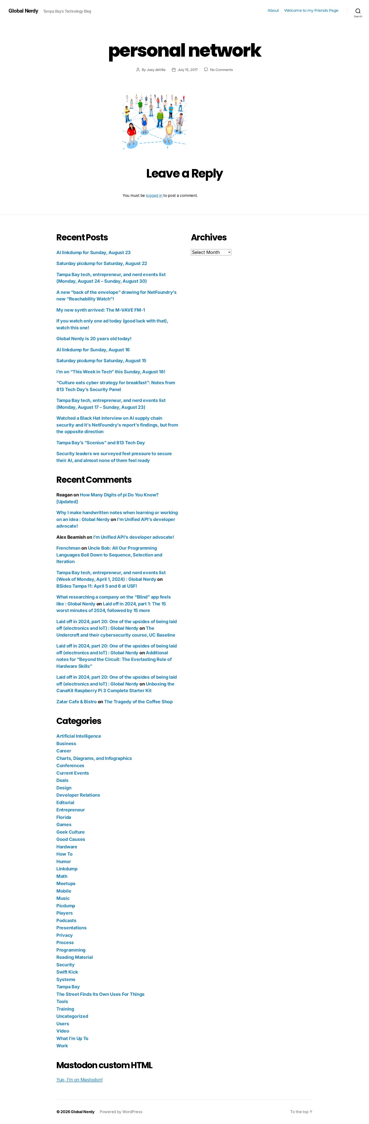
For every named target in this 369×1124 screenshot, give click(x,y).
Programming (70, 950)
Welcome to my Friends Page (311, 10)
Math (61, 876)
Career (63, 750)
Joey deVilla (156, 70)
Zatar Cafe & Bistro (76, 701)
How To (64, 854)
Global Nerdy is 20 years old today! (94, 338)
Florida (63, 817)
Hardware (66, 846)
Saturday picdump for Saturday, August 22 (101, 263)
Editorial (65, 802)
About (273, 10)
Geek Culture (70, 832)
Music (63, 898)
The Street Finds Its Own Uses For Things (100, 994)
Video (62, 1031)
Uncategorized (72, 1016)
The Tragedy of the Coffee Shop (138, 701)
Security (65, 964)
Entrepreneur (70, 809)
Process (65, 942)
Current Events (72, 773)
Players (64, 913)
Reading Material (74, 957)
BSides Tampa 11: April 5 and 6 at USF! (96, 586)
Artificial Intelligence (78, 736)
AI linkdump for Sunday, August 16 (93, 349)
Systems (65, 979)
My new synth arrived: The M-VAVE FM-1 (100, 310)
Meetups (66, 883)
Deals (62, 780)
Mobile (63, 891)
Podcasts (66, 920)
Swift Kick (67, 972)
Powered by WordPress (121, 1111)
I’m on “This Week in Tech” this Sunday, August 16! (110, 371)
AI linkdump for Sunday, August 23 (93, 252)
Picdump (65, 905)
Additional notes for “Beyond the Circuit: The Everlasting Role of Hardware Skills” (113, 659)
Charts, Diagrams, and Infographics (94, 758)
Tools (62, 1001)
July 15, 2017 (188, 70)
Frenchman (68, 548)
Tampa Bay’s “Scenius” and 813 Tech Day (100, 442)
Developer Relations (78, 795)
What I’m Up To (72, 1038)
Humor (63, 861)
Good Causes (70, 839)
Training (65, 1009)
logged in (154, 195)
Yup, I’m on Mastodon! (79, 1079)
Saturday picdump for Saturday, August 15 (101, 360)
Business (66, 743)
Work (62, 1045)
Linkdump (67, 868)
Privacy (64, 935)
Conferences (70, 765)
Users (62, 1023)
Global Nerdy (23, 10)
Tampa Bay (68, 986)
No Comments (221, 70)
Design (63, 787)
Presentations (71, 927)
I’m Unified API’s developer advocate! (133, 537)
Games (64, 824)
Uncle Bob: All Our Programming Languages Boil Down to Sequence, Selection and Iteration (109, 554)
